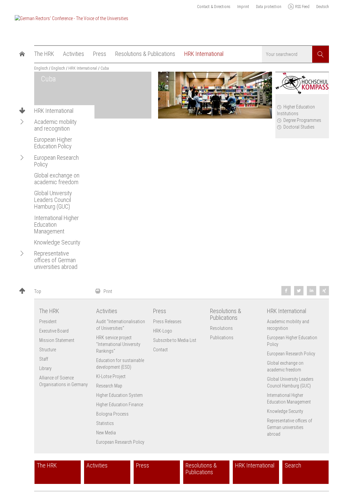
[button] (22, 121)
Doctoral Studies (299, 127)
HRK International (53, 110)
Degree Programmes (302, 120)
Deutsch (322, 6)
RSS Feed (302, 6)
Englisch (41, 68)
